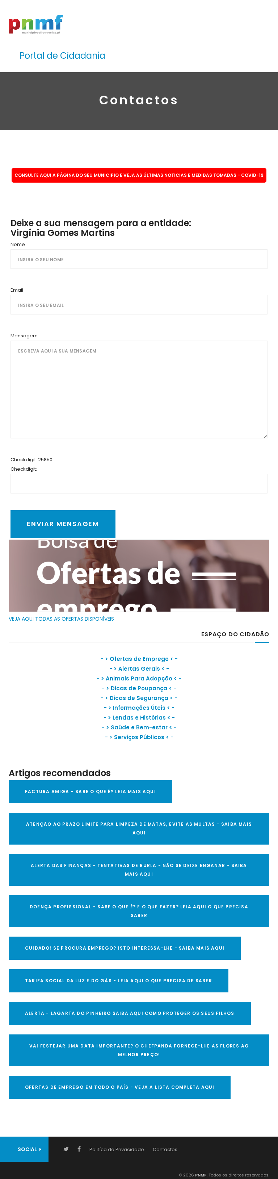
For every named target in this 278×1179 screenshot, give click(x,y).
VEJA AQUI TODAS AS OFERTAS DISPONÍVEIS (61, 618)
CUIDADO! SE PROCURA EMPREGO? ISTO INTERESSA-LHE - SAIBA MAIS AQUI (124, 948)
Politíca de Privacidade (116, 1149)
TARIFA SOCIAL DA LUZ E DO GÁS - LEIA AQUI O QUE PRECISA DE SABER (118, 981)
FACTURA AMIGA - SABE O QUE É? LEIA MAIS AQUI (90, 791)
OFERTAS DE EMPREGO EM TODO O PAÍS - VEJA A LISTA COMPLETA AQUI (119, 1087)
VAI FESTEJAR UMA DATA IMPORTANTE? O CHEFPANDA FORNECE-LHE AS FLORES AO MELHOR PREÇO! (139, 1050)
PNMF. (200, 1175)
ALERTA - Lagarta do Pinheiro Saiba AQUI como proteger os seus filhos (130, 1013)
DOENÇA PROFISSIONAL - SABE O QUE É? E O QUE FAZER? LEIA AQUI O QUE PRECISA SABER (139, 911)
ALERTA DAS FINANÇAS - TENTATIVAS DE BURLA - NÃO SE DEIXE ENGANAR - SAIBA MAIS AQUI (139, 869)
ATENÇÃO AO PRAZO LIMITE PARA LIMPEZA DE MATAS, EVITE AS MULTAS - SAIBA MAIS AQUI (139, 828)
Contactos (165, 1149)
